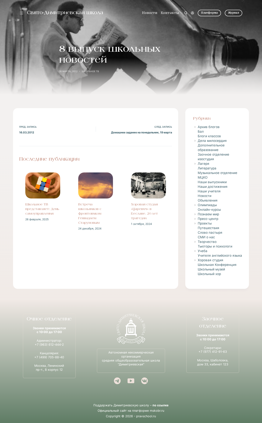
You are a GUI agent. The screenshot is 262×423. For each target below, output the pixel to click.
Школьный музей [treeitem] (211, 269)
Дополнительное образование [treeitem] (211, 147)
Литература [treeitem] (207, 168)
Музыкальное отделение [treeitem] (217, 173)
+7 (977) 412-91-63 (213, 352)
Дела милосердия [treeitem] (212, 141)
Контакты (170, 13)
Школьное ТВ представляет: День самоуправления (42, 209)
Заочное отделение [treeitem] (213, 154)
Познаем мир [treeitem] (208, 214)
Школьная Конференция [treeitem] (217, 265)
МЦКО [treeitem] (203, 177)
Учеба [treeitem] (202, 251)
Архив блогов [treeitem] (209, 127)
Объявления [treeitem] (208, 200)
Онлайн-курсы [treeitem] (209, 209)
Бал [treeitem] (201, 131)
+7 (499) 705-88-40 (49, 357)
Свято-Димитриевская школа (65, 13)
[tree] (217, 200)
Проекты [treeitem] (205, 223)
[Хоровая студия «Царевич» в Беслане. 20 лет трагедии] (148, 185)
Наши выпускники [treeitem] (212, 182)
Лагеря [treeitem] (203, 164)
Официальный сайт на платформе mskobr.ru (131, 410)
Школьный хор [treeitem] (209, 274)
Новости (149, 13)
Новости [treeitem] (204, 196)
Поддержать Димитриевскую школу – (131, 405)
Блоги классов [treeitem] (209, 136)
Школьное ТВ (90, 71)
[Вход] (192, 12)
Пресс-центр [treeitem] (208, 219)
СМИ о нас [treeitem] (206, 237)
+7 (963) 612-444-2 (49, 344)
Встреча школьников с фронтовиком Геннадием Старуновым (89, 214)
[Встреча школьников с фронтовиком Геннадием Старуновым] (95, 185)
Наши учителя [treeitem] (209, 191)
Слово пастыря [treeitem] (210, 232)
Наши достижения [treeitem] (212, 187)
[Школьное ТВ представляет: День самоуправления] (42, 185)
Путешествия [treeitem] (208, 228)
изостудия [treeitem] (206, 159)
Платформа (209, 12)
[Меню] (21, 13)
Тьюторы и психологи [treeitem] (215, 246)
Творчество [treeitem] (207, 242)
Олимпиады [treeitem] (207, 205)
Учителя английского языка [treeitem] (220, 255)
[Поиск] (185, 12)
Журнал (233, 12)
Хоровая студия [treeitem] (210, 260)
